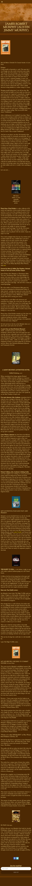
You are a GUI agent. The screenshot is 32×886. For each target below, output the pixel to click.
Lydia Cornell (17, 532)
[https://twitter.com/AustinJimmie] (17, 858)
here (4, 265)
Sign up (16, 872)
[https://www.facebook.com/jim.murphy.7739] (14, 858)
